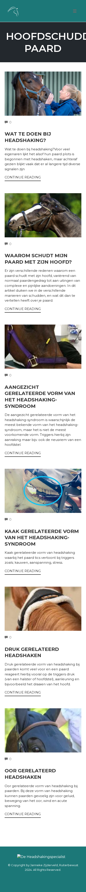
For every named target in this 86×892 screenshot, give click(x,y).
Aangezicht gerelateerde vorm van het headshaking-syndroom (40, 396)
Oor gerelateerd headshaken (30, 774)
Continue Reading (23, 177)
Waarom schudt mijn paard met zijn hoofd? (38, 259)
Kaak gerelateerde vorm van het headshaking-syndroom (42, 537)
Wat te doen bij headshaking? (28, 137)
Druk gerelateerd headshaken (32, 652)
